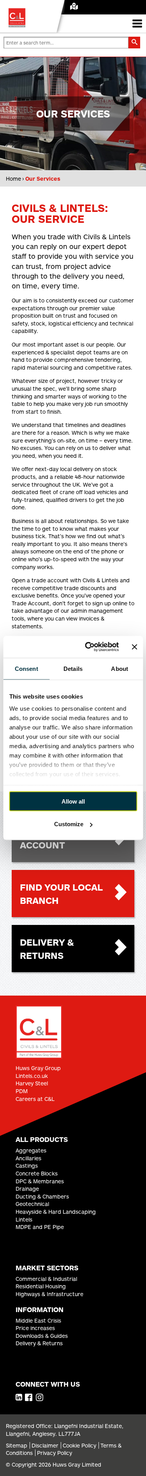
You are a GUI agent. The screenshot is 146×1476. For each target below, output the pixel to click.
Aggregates (31, 1150)
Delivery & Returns (39, 1343)
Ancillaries (28, 1158)
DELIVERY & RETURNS (47, 948)
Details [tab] (73, 668)
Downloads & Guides (42, 1335)
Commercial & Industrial (46, 1278)
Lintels (24, 1219)
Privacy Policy (54, 1452)
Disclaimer (45, 1445)
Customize (68, 824)
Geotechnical (32, 1203)
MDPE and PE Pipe (40, 1226)
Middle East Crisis (38, 1320)
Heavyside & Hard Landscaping (56, 1211)
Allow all (73, 801)
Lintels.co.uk (32, 1075)
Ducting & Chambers (42, 1196)
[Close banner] (134, 646)
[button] (134, 42)
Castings (27, 1165)
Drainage (27, 1188)
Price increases (35, 1328)
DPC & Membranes (40, 1181)
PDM (22, 1091)
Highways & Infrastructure (49, 1294)
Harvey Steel (32, 1083)
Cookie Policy (79, 1445)
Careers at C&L (35, 1098)
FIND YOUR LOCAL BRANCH (61, 893)
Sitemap (16, 1445)
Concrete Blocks (37, 1173)
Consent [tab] (26, 668)
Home (13, 178)
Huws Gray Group (38, 1068)
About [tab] (119, 668)
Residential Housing (41, 1286)
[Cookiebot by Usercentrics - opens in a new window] (88, 647)
